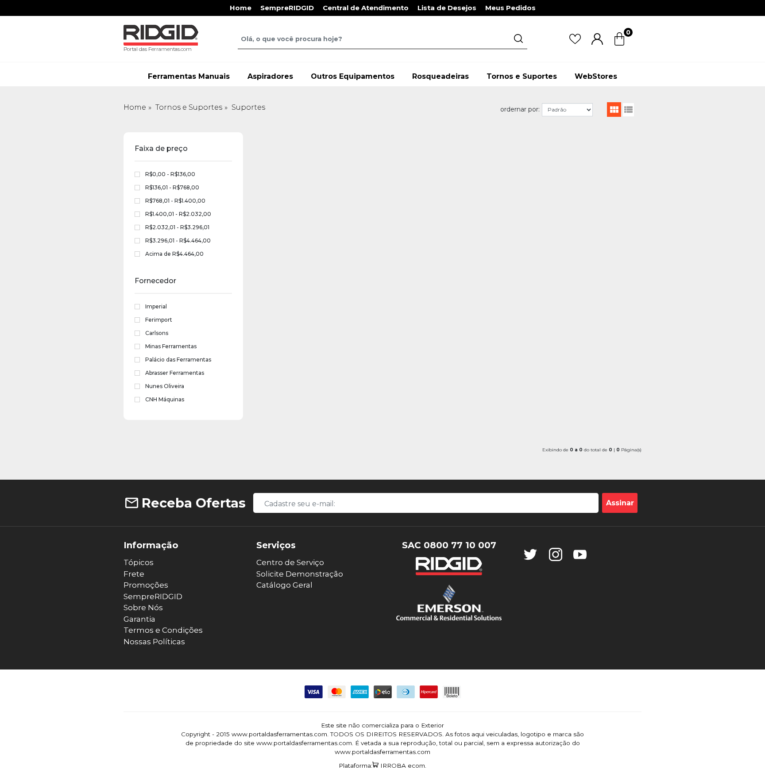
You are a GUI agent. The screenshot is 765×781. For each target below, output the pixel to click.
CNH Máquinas (164, 399)
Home (240, 8)
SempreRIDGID (287, 8)
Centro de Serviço (290, 562)
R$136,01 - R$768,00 (172, 187)
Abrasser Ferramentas (174, 372)
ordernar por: (520, 109)
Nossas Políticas (154, 641)
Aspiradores (270, 76)
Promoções (146, 585)
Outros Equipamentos (352, 76)
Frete (134, 573)
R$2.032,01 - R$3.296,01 (177, 227)
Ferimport (158, 319)
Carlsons (156, 333)
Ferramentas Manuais (189, 76)
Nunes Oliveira (164, 386)
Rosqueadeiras (440, 76)
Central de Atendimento (366, 8)
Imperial (156, 306)
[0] (619, 44)
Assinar (620, 503)
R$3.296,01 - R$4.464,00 (178, 240)
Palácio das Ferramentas (178, 359)
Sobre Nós (143, 607)
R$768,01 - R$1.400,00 (175, 200)
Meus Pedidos (510, 8)
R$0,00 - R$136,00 (170, 174)
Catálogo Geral (284, 585)
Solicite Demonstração (299, 573)
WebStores (596, 76)
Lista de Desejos (446, 8)
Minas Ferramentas (171, 346)
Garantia (139, 619)
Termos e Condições (163, 630)
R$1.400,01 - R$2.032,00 (178, 214)
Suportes (248, 107)
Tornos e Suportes (522, 76)
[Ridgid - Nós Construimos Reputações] (449, 566)
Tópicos (139, 562)
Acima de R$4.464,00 (174, 253)
